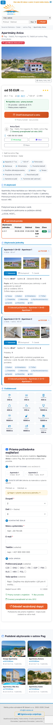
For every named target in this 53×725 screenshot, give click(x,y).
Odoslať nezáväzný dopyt (28, 606)
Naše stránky (23, 719)
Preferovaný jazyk (18, 564)
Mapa (28, 145)
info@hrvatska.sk (26, 710)
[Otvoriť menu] (3, 2)
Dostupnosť (24, 273)
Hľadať (43, 22)
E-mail (9, 536)
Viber (40, 140)
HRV (15, 571)
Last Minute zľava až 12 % (14, 43)
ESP (36, 568)
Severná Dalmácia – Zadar (11, 27)
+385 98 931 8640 (15, 135)
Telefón (13, 547)
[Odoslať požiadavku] (49, 231)
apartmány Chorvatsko (27, 721)
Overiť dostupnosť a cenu (28, 115)
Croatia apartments (35, 719)
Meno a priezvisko (15, 526)
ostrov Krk (39, 721)
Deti (13, 509)
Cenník (36, 273)
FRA (43, 568)
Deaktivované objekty (11, 719)
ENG (15, 568)
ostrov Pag (27, 27)
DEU (22, 568)
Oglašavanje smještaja (30, 714)
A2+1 (23, 96)
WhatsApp (17, 140)
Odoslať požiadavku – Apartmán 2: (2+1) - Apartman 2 (27, 380)
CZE (8, 568)
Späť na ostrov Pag (11, 153)
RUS (8, 571)
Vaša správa (16, 576)
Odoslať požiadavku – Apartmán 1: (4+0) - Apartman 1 (27, 308)
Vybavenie (11, 273)
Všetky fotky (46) (44, 80)
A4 (18, 96)
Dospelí (10, 498)
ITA (29, 568)
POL (22, 571)
